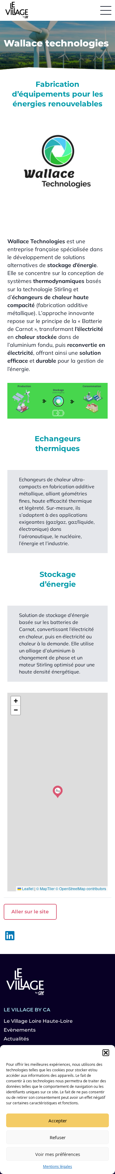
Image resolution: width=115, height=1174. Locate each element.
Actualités (16, 1039)
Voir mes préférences (57, 1154)
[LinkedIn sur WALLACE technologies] (10, 936)
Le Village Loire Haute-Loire (38, 1021)
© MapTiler (45, 888)
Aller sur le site (30, 912)
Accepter (57, 1120)
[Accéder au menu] (105, 10)
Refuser (58, 1137)
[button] (106, 1053)
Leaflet (27, 888)
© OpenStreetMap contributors (81, 888)
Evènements (20, 1030)
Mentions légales (57, 1166)
